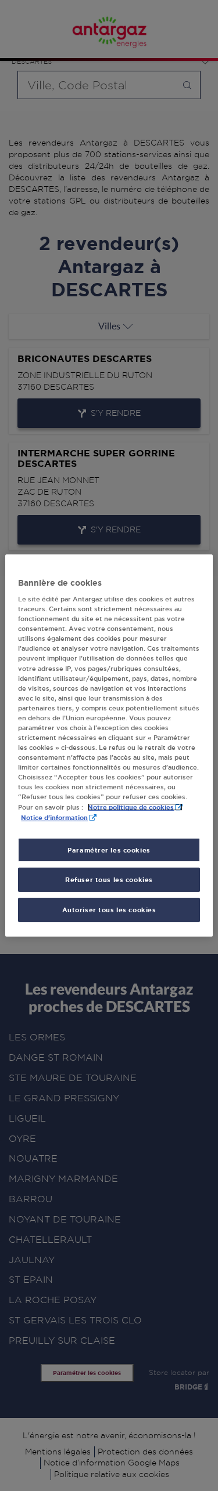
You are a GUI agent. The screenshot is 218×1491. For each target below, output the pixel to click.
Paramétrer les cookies (109, 850)
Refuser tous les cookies (109, 880)
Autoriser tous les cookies (109, 909)
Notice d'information (54, 818)
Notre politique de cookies (131, 807)
